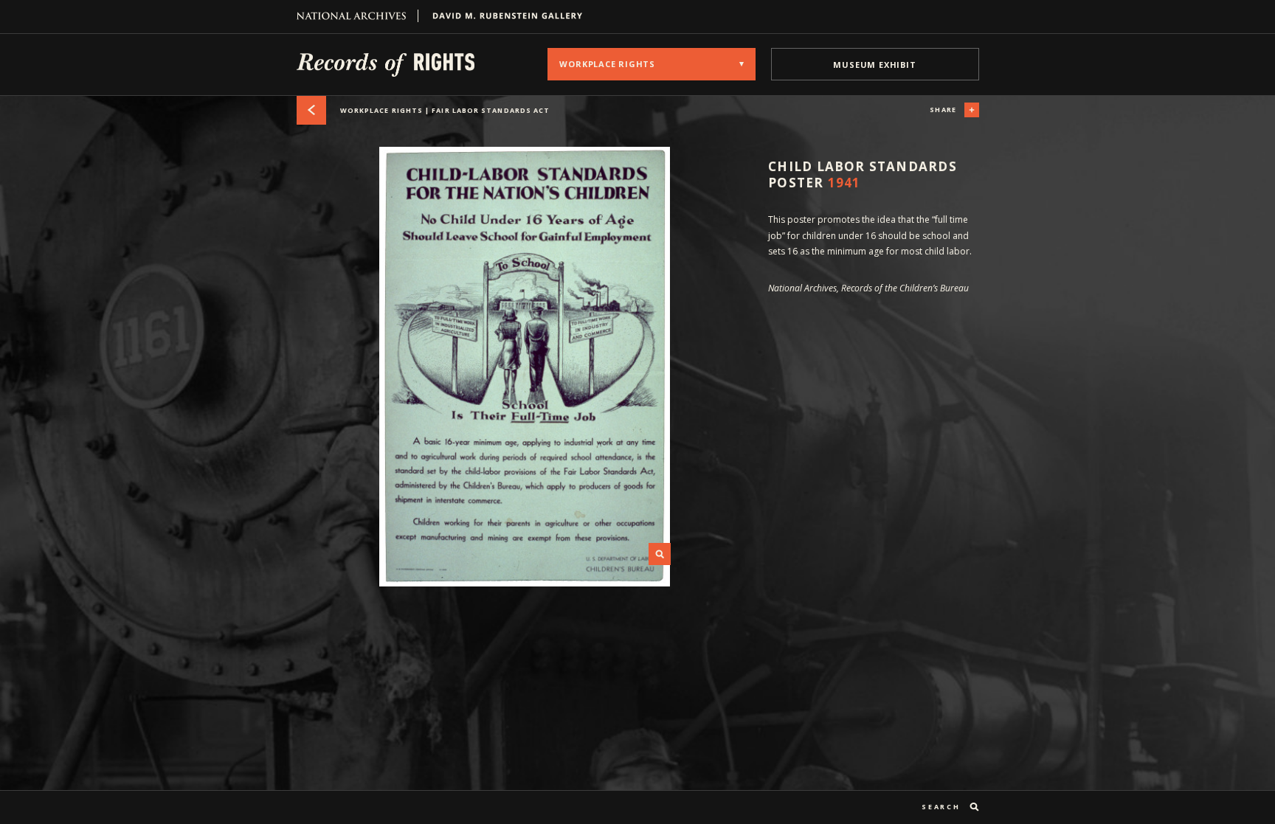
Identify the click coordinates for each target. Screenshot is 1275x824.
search (941, 806)
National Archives (357, 16)
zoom (660, 554)
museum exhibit (874, 64)
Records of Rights (385, 64)
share (943, 109)
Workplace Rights (445, 110)
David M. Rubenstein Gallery (501, 16)
